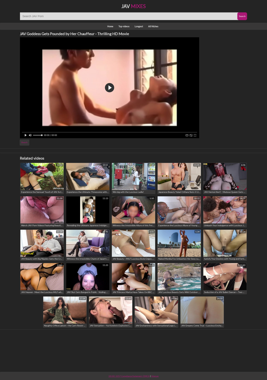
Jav (133, 6)
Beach (24, 142)
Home (110, 26)
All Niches (153, 26)
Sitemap (155, 376)
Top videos (123, 26)
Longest (139, 26)
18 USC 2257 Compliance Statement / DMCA (129, 376)
